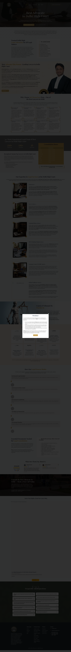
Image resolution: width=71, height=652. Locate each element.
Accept (35, 335)
